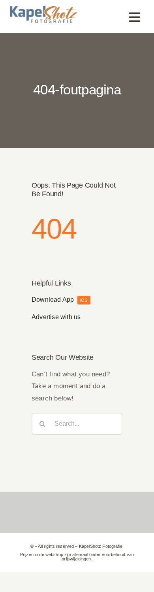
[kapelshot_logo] (43, 8)
